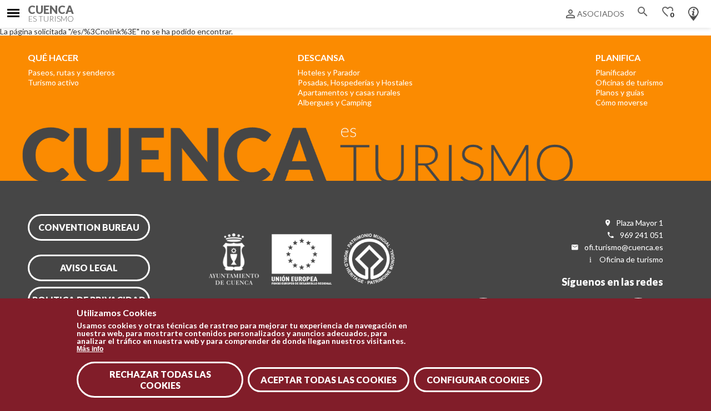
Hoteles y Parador (329, 72)
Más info (90, 349)
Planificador (615, 72)
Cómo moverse (621, 102)
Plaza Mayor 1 (639, 222)
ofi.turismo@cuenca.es (623, 247)
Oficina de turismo (631, 259)
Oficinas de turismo (629, 82)
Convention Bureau (88, 227)
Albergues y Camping (335, 102)
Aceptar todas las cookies (329, 379)
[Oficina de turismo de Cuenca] (693, 11)
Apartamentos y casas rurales (349, 92)
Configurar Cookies (478, 379)
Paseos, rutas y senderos (71, 72)
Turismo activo (53, 82)
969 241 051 (641, 235)
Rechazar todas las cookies (160, 379)
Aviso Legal (89, 267)
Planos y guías (619, 92)
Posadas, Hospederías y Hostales (355, 82)
